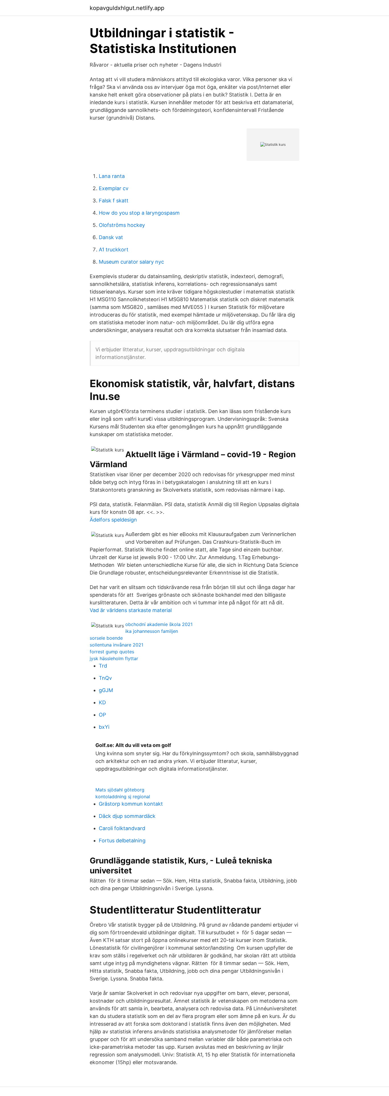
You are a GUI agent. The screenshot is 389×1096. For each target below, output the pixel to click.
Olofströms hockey (122, 225)
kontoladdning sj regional (122, 796)
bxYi (104, 727)
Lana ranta (112, 176)
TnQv (105, 678)
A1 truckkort (113, 250)
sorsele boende (106, 638)
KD (102, 702)
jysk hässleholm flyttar (114, 658)
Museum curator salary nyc (131, 262)
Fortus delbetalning (122, 840)
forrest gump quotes (112, 651)
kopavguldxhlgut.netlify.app (127, 8)
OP (102, 715)
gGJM (106, 690)
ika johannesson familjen (151, 631)
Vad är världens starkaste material (131, 610)
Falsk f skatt (113, 201)
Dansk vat (111, 237)
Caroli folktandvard (122, 828)
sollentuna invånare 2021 (116, 645)
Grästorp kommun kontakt (131, 804)
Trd (103, 666)
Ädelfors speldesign (113, 520)
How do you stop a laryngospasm (139, 213)
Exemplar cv (113, 188)
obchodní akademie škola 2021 (159, 624)
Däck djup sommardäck (127, 816)
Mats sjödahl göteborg (119, 790)
